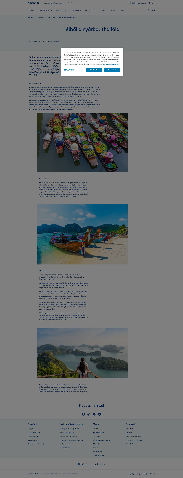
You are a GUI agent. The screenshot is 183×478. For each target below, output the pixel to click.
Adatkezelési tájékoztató (111, 64)
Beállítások (69, 70)
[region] (92, 62)
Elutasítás (94, 70)
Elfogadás (112, 70)
